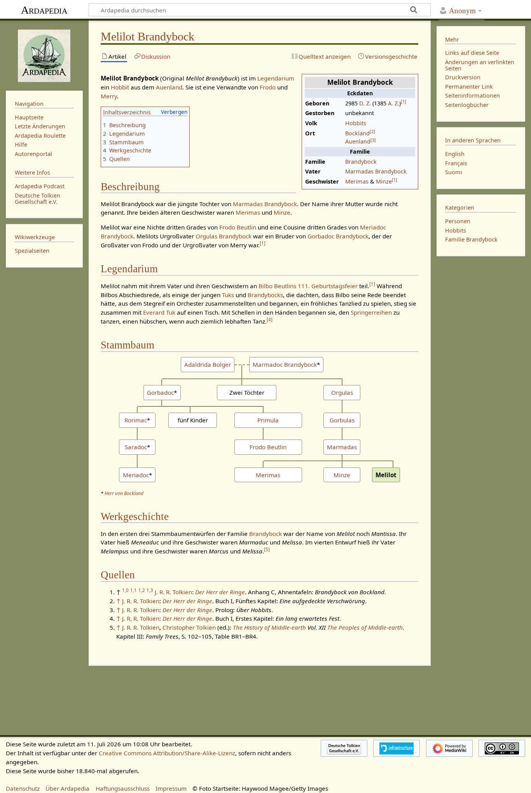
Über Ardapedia (67, 788)
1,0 (125, 590)
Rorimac (135, 420)
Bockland (357, 133)
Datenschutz (23, 788)
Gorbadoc (160, 392)
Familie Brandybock (471, 239)
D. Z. (365, 103)
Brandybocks (265, 295)
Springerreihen (371, 312)
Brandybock (361, 161)
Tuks (228, 295)
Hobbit (120, 87)
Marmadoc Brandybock (285, 364)
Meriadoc (136, 475)
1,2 (141, 590)
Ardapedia (44, 10)
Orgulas (342, 392)
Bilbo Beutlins (277, 286)
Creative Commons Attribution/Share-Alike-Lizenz (167, 753)
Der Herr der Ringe (220, 592)
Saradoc (136, 447)
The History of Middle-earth (269, 627)
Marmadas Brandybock (376, 171)
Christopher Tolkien (189, 627)
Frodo (268, 87)
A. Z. (393, 103)
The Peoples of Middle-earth (365, 627)
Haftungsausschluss (123, 788)
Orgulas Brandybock (224, 236)
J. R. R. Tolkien (173, 592)
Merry (109, 96)
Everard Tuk (159, 312)
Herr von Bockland (124, 493)
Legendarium (275, 78)
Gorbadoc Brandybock (338, 236)
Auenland (357, 141)
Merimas (357, 181)
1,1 (133, 590)
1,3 (150, 590)
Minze (384, 181)
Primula (268, 420)
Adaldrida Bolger (207, 364)
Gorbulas (342, 420)
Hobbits (355, 123)
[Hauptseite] (44, 55)
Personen (457, 221)
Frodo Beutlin (237, 227)
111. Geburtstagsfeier (328, 286)
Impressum (171, 788)
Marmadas (342, 447)
